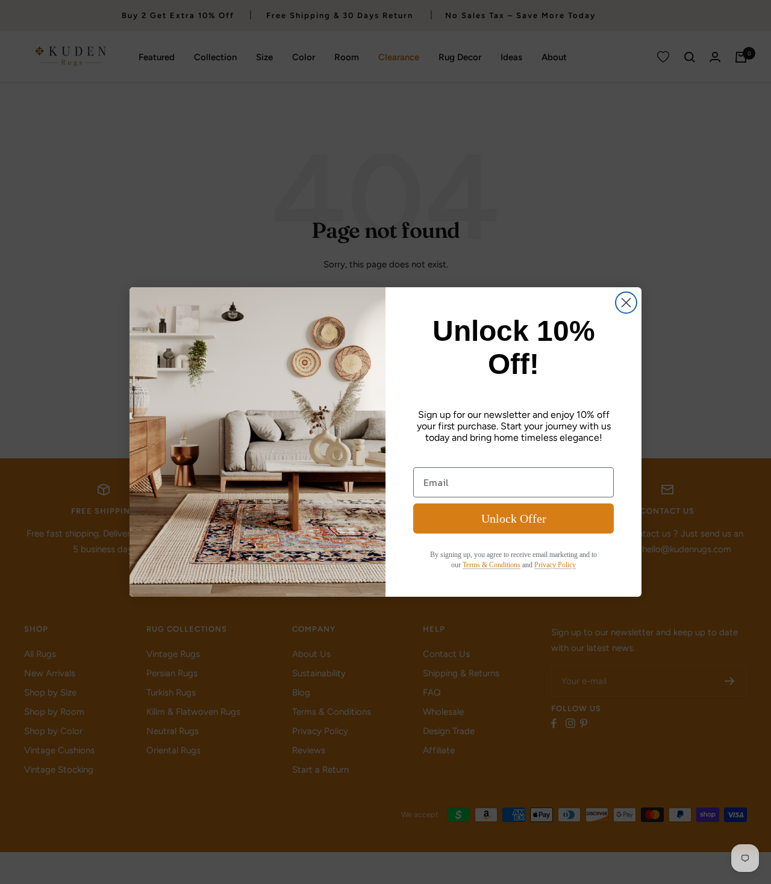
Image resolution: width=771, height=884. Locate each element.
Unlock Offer (513, 518)
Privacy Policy (555, 565)
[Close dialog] (626, 302)
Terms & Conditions (491, 565)
